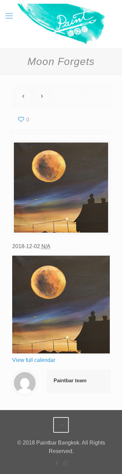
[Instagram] (65, 463)
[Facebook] (56, 463)
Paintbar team (70, 380)
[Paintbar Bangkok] (61, 24)
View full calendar (33, 360)
